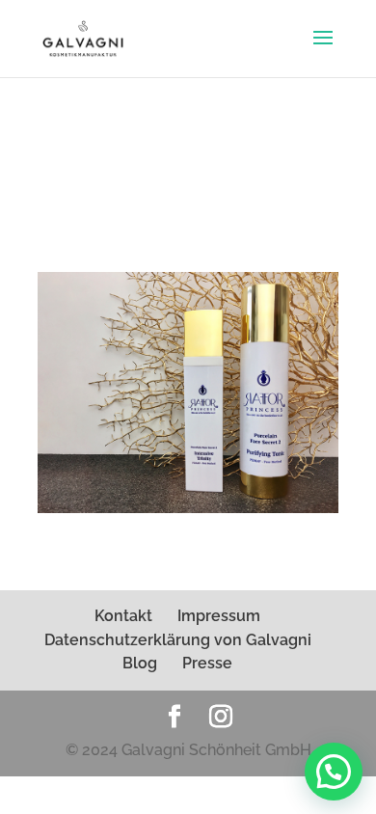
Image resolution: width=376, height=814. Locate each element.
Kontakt (123, 616)
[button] (334, 771)
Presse (207, 663)
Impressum (218, 616)
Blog (139, 663)
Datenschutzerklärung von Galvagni (177, 640)
